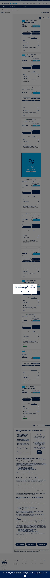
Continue (25, 291)
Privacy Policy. (40, 573)
